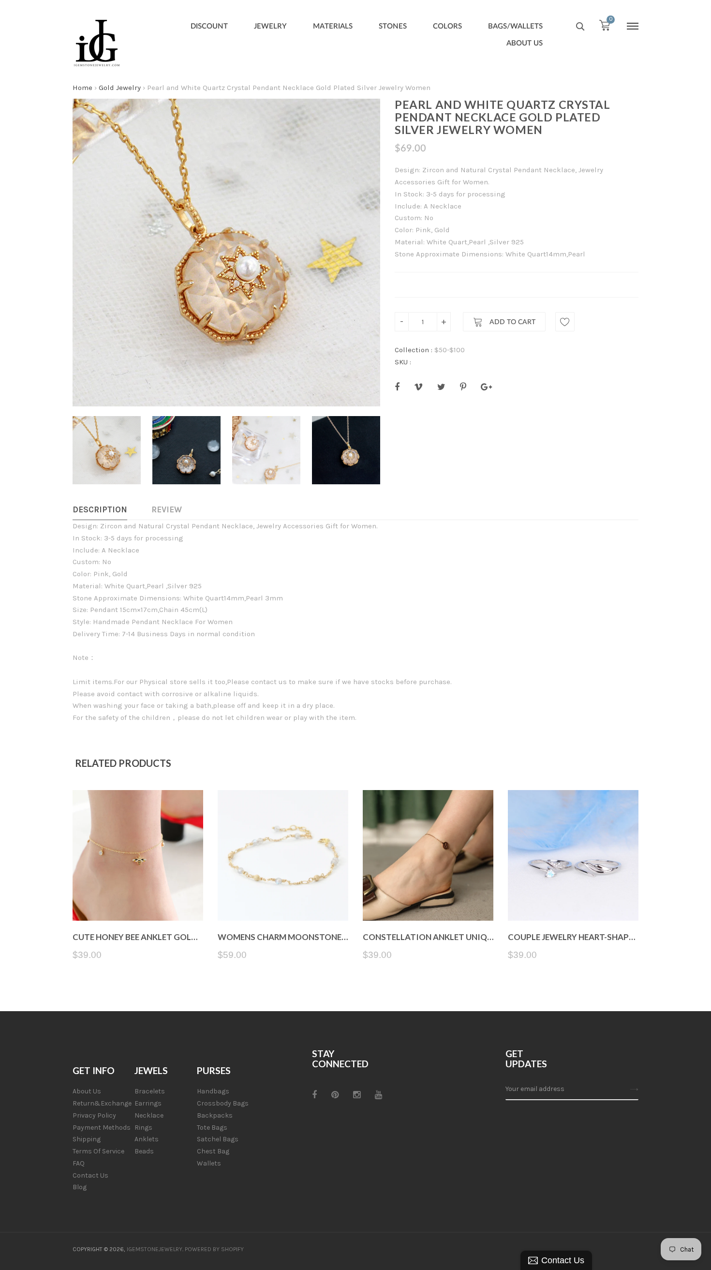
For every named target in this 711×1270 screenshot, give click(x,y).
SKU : (403, 362)
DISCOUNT (209, 26)
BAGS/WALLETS (515, 26)
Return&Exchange (102, 1103)
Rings (143, 1127)
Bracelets (149, 1091)
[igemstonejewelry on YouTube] (378, 1095)
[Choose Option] (428, 898)
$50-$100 (449, 349)
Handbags (213, 1091)
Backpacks (215, 1115)
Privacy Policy (94, 1115)
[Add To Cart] (138, 898)
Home (82, 87)
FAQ (79, 1163)
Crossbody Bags (223, 1103)
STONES (393, 26)
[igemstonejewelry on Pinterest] (335, 1095)
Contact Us (90, 1175)
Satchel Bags (217, 1139)
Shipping (87, 1139)
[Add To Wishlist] (565, 321)
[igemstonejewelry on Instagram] (356, 1095)
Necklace (148, 1115)
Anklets (146, 1139)
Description (100, 509)
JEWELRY (270, 26)
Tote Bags (212, 1127)
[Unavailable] (283, 898)
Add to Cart (511, 322)
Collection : (413, 349)
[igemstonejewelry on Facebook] (314, 1095)
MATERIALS (333, 26)
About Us (87, 1091)
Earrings (148, 1103)
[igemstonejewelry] (97, 43)
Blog (80, 1187)
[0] (604, 27)
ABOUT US (524, 43)
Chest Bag (213, 1151)
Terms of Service (98, 1151)
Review (166, 509)
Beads (144, 1151)
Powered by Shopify (214, 1249)
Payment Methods (102, 1127)
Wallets (209, 1163)
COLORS (447, 26)
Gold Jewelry (120, 87)
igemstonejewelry (154, 1249)
